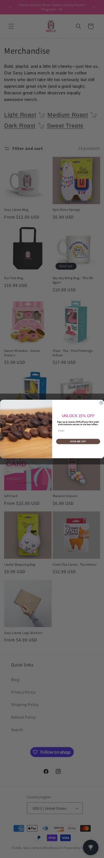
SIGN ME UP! (78, 441)
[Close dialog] (101, 402)
